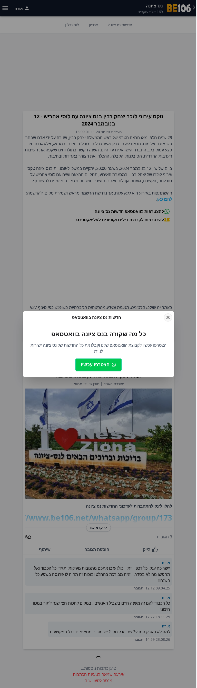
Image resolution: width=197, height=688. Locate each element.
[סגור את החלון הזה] (168, 317)
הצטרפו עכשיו (95, 364)
